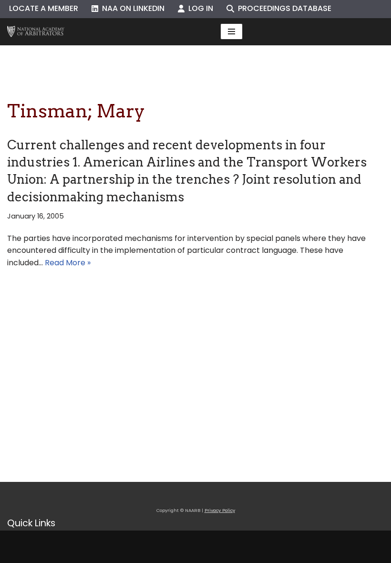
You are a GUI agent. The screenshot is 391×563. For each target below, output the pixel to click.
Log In (199, 8)
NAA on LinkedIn (131, 8)
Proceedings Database (282, 8)
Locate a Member (43, 8)
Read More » (68, 262)
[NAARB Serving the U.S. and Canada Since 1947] (35, 32)
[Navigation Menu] (231, 31)
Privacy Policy (220, 510)
